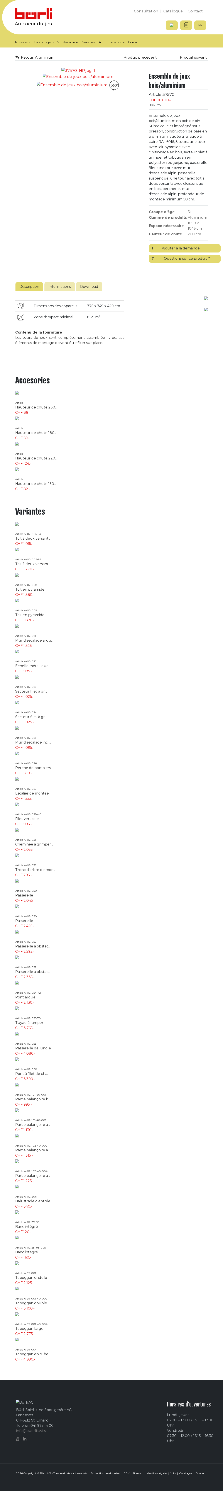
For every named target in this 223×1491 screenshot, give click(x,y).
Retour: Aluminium (37, 57)
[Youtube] (18, 1439)
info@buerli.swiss (31, 1431)
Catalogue (185, 1473)
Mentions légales (157, 1473)
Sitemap (138, 1473)
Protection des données (105, 1473)
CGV (126, 1473)
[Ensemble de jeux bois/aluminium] (78, 70)
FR (200, 25)
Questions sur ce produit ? (181, 258)
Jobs (173, 1473)
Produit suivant (194, 57)
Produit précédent (140, 57)
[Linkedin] (25, 1439)
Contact (201, 1473)
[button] (22, 42)
